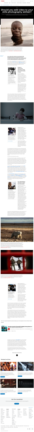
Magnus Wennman (21, 62)
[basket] (32, 1)
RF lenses (16, 174)
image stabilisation (18, 175)
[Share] (17, 355)
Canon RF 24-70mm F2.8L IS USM (15, 166)
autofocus (12, 175)
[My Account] (30, 1)
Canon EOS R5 (18, 339)
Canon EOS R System (11, 173)
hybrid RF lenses (22, 174)
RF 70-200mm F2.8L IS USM (20, 171)
